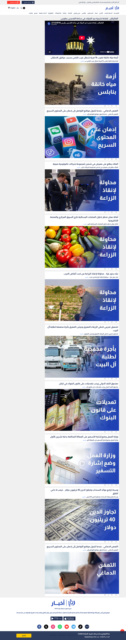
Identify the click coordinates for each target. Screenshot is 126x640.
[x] (46, 627)
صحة (96, 13)
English (12, 8)
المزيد (81, 61)
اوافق (24, 635)
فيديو (35, 13)
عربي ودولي (76, 13)
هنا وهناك (58, 13)
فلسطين (90, 13)
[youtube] (67, 627)
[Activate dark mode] (23, 8)
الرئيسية (116, 13)
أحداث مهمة (42, 13)
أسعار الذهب (108, 13)
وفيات (31, 13)
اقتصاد (70, 13)
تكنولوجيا (50, 13)
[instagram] (53, 627)
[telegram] (73, 627)
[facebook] (39, 627)
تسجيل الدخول (27, 2)
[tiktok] (80, 627)
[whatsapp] (60, 627)
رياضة (64, 13)
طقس (84, 13)
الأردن (101, 13)
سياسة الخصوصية (89, 636)
